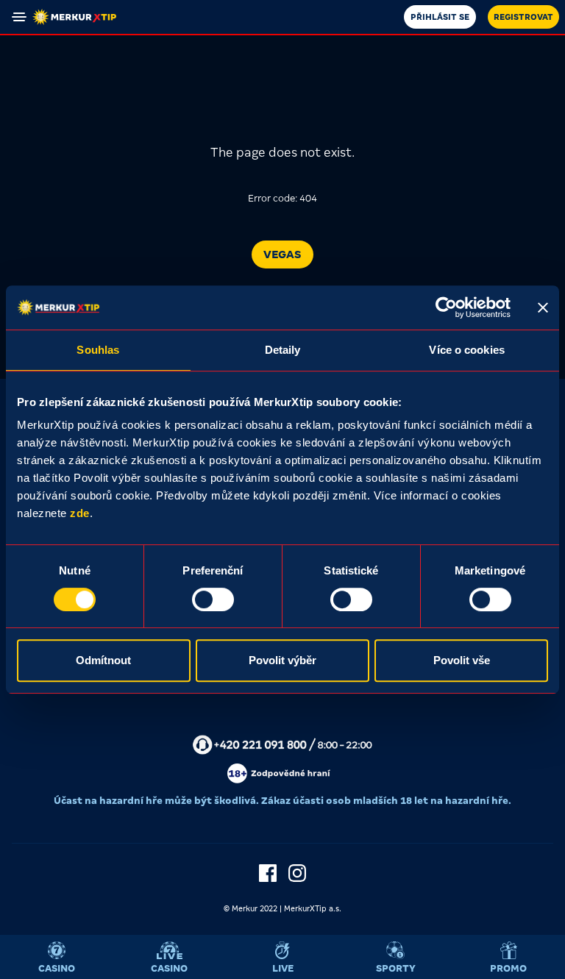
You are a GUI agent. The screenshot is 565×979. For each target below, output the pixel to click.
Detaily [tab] (283, 349)
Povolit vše (461, 660)
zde (80, 513)
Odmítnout (103, 660)
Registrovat (523, 17)
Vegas (282, 254)
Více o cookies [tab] (466, 349)
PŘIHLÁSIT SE (440, 17)
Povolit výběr (282, 660)
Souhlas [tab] (98, 349)
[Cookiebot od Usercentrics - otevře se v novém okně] (446, 307)
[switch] (213, 599)
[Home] (74, 17)
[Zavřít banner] (543, 307)
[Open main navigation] (19, 17)
